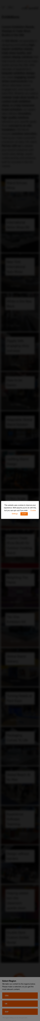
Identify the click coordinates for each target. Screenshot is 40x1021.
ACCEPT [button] (24, 513)
